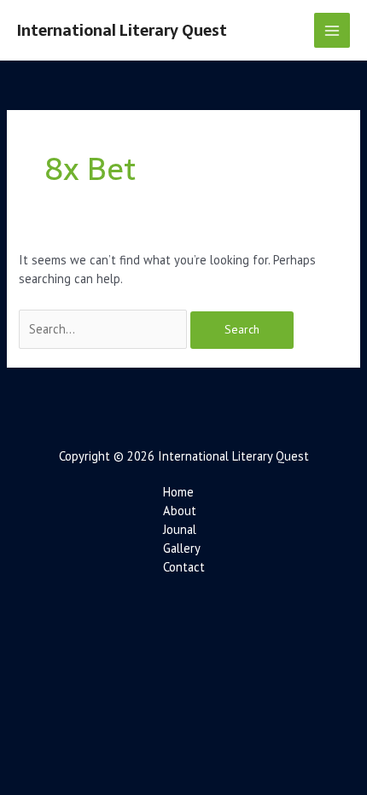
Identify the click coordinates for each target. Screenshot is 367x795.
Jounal (179, 529)
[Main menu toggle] (332, 31)
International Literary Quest (122, 30)
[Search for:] (104, 329)
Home (178, 492)
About (179, 510)
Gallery (182, 548)
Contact (184, 567)
